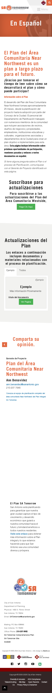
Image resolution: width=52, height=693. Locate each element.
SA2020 (7, 642)
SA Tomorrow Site (11, 638)
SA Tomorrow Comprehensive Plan (19, 635)
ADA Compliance (34, 679)
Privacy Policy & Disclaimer (27, 685)
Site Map (22, 682)
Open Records (33, 682)
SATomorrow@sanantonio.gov (22, 617)
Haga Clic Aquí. (26, 207)
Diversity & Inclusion (17, 679)
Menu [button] (43, 9)
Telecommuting (10, 682)
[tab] (10, 271)
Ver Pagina (26, 302)
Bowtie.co (46, 651)
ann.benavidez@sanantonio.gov (22, 385)
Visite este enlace (19, 534)
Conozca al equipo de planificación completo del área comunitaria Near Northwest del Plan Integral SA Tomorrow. (26, 397)
